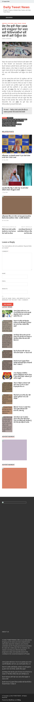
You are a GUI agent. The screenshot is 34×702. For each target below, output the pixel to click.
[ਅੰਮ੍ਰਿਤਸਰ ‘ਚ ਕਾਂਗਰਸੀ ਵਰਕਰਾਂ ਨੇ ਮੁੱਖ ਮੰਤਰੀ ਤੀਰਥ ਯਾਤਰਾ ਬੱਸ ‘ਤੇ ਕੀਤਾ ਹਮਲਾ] (17, 153)
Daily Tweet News (16, 7)
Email (4, 281)
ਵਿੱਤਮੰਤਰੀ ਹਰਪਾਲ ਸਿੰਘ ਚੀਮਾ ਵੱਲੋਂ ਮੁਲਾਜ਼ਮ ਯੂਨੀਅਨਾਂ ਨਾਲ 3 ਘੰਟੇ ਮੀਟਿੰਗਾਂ (22, 396)
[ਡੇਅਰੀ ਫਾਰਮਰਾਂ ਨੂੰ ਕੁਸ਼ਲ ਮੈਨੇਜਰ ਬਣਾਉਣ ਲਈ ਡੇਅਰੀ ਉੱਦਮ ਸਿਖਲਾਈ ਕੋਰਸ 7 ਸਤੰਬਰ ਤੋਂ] (7, 361)
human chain (19, 121)
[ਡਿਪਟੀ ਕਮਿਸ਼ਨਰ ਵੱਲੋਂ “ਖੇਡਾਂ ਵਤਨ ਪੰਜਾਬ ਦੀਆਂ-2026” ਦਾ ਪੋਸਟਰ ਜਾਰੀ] (7, 351)
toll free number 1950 (8, 125)
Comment (5, 251)
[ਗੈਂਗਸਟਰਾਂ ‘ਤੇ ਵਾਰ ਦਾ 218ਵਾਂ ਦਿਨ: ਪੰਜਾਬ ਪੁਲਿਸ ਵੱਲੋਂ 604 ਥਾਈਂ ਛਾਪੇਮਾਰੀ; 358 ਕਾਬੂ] (7, 407)
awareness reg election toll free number (14, 119)
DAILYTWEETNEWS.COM (12, 640)
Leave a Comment (6, 38)
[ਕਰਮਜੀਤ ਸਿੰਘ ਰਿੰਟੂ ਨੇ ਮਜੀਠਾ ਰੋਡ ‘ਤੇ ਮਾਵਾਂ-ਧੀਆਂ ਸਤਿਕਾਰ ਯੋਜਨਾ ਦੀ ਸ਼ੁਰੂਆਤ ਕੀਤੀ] (17, 186)
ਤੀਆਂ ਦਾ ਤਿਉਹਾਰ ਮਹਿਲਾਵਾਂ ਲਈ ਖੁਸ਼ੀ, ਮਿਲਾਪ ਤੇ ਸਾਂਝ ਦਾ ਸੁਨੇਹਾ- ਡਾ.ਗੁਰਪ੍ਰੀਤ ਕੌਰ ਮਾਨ (22, 384)
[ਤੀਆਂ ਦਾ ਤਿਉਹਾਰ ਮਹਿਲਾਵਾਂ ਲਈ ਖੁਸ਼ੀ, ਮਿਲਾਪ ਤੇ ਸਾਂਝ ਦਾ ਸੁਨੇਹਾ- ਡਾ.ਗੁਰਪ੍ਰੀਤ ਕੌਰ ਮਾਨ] (7, 383)
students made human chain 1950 (11, 124)
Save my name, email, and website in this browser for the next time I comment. (16, 299)
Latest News (10, 23)
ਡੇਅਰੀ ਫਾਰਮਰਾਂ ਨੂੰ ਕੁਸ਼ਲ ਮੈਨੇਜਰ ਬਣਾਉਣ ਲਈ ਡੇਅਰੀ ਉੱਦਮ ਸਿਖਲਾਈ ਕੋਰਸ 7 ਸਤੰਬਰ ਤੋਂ (23, 362)
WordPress (11, 700)
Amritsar (4, 23)
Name (4, 273)
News (15, 23)
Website (5, 288)
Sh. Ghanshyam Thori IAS (9, 122)
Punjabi (24, 23)
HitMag (19, 700)
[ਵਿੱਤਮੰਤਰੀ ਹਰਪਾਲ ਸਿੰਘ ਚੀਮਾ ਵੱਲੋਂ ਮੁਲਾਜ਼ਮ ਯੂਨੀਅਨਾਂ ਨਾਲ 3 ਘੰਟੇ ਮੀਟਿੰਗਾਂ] (7, 395)
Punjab (19, 23)
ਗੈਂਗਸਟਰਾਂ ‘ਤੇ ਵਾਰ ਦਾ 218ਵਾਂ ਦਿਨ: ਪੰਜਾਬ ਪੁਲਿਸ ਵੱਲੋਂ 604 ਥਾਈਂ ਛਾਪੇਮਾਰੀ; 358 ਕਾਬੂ (22, 408)
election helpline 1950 (8, 121)
